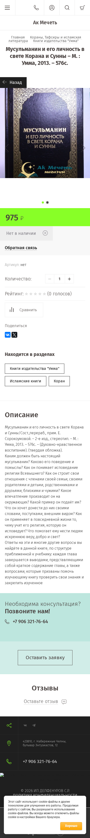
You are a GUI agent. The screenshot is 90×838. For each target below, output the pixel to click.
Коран (59, 381)
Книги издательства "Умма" (34, 368)
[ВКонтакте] (8, 335)
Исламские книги (25, 381)
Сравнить (28, 309)
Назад (16, 82)
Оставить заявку (45, 657)
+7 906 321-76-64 (30, 621)
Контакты (36, 7)
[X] (14, 335)
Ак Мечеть (45, 22)
